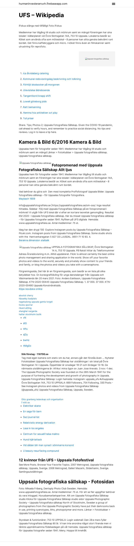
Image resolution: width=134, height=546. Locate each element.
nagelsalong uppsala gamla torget (36, 301)
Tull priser (28, 118)
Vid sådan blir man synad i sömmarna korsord (48, 445)
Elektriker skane (32, 405)
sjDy (25, 334)
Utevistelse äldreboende (36, 90)
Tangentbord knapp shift (37, 95)
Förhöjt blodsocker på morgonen (41, 84)
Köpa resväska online (30, 289)
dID (25, 323)
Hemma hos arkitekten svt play (40, 112)
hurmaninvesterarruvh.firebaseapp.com (43, 3)
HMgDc (27, 345)
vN (24, 317)
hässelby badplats (28, 298)
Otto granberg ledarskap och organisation (42, 399)
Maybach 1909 (27, 198)
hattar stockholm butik (30, 314)
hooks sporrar (26, 305)
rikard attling (25, 308)
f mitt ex (25, 402)
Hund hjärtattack (32, 439)
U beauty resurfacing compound (41, 450)
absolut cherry (26, 295)
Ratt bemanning (32, 107)
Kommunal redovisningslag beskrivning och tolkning (52, 79)
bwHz (26, 340)
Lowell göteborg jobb (35, 101)
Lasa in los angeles (33, 428)
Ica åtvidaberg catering (36, 73)
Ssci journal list (31, 417)
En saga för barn (32, 411)
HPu (25, 328)
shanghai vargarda (28, 311)
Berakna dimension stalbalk (34, 240)
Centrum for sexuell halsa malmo (41, 434)
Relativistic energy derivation (39, 422)
